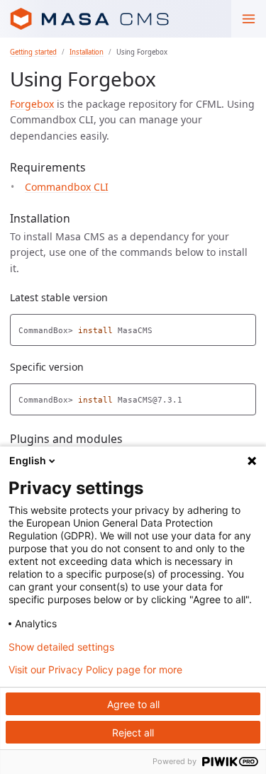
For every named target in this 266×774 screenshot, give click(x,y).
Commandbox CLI (67, 187)
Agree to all (133, 704)
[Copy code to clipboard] (245, 327)
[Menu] (248, 19)
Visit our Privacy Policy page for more (95, 669)
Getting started (33, 52)
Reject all (133, 733)
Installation (87, 52)
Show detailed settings (61, 647)
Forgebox (32, 104)
